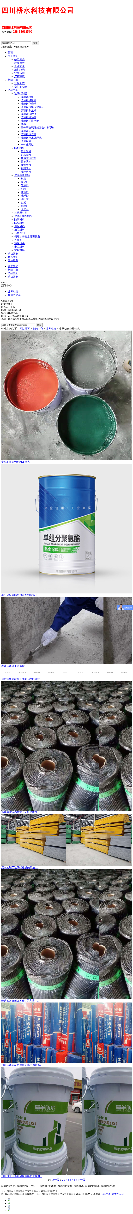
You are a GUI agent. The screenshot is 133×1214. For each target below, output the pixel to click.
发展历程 (19, 62)
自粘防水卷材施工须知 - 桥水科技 (20, 679)
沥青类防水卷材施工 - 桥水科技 (19, 812)
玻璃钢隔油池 (28, 117)
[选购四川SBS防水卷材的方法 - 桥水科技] (66, 934)
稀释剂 (25, 192)
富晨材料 (19, 250)
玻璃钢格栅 (27, 97)
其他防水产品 (28, 158)
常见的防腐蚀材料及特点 (15, 461)
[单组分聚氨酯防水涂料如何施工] (66, 528)
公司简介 (19, 59)
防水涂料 (26, 154)
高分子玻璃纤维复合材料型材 (37, 127)
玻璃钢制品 (20, 93)
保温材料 (19, 226)
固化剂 (25, 182)
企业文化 (19, 66)
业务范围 (19, 73)
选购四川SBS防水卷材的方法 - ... (20, 1000)
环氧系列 (19, 233)
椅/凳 (24, 124)
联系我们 (13, 257)
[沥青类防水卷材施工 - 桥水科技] (66, 746)
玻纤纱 (25, 195)
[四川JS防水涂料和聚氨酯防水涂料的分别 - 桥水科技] (66, 1121)
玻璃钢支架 (27, 131)
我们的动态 (20, 86)
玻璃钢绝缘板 (28, 100)
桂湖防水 (26, 165)
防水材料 (19, 148)
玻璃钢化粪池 (28, 103)
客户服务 (13, 260)
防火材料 (19, 223)
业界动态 (19, 83)
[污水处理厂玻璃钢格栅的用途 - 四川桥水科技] (66, 840)
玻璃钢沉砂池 (28, 114)
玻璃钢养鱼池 (28, 110)
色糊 (23, 202)
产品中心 (13, 90)
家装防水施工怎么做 (13, 665)
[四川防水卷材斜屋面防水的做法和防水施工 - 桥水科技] (66, 1033)
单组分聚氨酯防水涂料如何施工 (19, 595)
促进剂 (25, 185)
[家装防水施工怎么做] (66, 630)
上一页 (55, 1179)
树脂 (23, 178)
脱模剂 (25, 206)
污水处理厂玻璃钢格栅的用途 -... (19, 867)
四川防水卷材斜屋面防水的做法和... (21, 1064)
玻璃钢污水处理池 (31, 137)
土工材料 (19, 246)
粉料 (23, 188)
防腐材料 (19, 219)
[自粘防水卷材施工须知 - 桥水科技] (66, 672)
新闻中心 (13, 80)
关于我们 (13, 56)
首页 (10, 52)
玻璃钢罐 (26, 141)
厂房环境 (19, 76)
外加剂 (18, 240)
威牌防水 (26, 171)
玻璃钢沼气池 (28, 134)
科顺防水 (26, 168)
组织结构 (19, 69)
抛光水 (25, 209)
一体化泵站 (27, 144)
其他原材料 (20, 212)
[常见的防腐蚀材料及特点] (66, 395)
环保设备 (19, 243)
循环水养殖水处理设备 (27, 236)
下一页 (81, 1179)
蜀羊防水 (26, 161)
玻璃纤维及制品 (23, 216)
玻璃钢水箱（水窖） (32, 107)
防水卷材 (26, 151)
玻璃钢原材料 (22, 175)
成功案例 (13, 253)
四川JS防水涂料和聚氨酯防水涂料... (21, 1176)
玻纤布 (25, 199)
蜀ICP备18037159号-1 (113, 1194)
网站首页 (24, 328)
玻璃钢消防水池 (30, 120)
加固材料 (19, 229)
